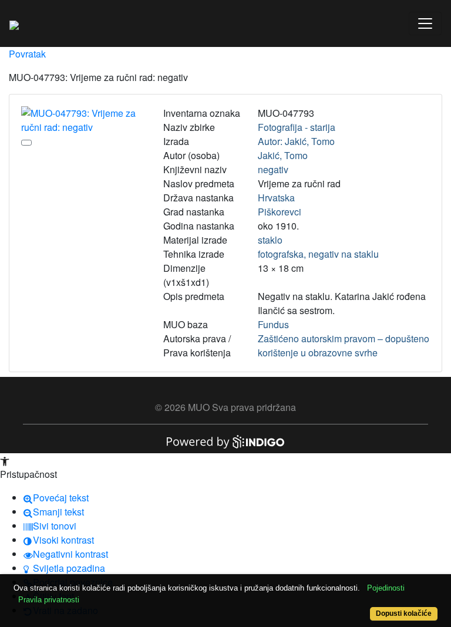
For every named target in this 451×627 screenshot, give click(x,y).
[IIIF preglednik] (26, 143)
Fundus (273, 324)
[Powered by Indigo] (225, 440)
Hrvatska (276, 197)
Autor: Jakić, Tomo (296, 141)
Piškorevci (279, 211)
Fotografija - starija (296, 127)
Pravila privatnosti (48, 599)
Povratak (27, 53)
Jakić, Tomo (283, 155)
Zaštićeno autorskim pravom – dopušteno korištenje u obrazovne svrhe (343, 345)
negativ (273, 169)
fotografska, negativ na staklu (318, 254)
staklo (270, 240)
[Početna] (14, 23)
